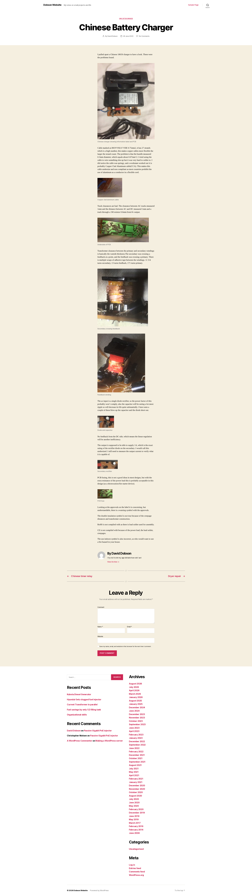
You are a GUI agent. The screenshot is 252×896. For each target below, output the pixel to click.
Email (129, 627)
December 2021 (137, 755)
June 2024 (134, 711)
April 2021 (134, 775)
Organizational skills (77, 714)
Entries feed (135, 868)
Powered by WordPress (99, 890)
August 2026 (135, 683)
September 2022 (137, 745)
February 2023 (136, 734)
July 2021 (134, 768)
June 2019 (134, 816)
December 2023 (137, 714)
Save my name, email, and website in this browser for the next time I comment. (125, 646)
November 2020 (137, 789)
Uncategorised (126, 18)
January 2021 (135, 782)
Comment (100, 607)
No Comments (144, 36)
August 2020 (135, 796)
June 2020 (134, 802)
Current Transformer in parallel (82, 704)
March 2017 (134, 823)
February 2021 (136, 779)
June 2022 (134, 748)
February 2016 (136, 826)
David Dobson (112, 36)
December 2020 (137, 785)
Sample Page (193, 5)
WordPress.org (136, 875)
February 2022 (136, 751)
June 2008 (134, 833)
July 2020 (134, 799)
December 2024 (137, 707)
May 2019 (134, 819)
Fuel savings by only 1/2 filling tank (84, 709)
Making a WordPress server (109, 741)
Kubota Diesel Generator (79, 694)
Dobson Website (52, 5)
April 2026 (134, 690)
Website (100, 636)
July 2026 (134, 687)
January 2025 (136, 704)
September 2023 (137, 724)
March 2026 (135, 694)
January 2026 (136, 697)
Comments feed (137, 871)
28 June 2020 (128, 36)
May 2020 (134, 806)
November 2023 (137, 717)
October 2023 (136, 721)
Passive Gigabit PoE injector (98, 730)
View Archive (113, 562)
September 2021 (137, 762)
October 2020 (136, 792)
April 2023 (134, 731)
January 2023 (136, 738)
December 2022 (137, 741)
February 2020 (136, 809)
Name (100, 627)
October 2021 (135, 758)
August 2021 (135, 765)
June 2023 (134, 728)
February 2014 (136, 829)
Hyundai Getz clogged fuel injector (84, 699)
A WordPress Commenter (79, 741)
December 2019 (137, 812)
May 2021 (134, 772)
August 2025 (135, 700)
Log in (132, 865)
